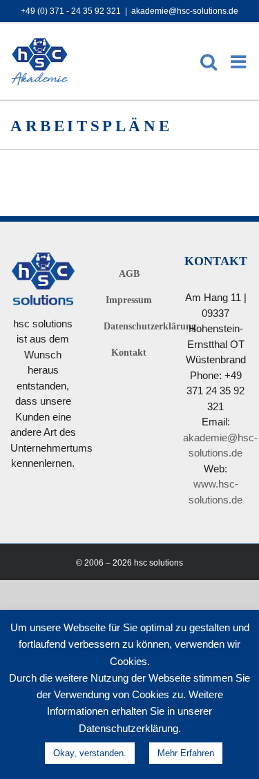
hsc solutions (158, 562)
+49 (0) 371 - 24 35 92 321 (71, 11)
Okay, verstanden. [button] (89, 753)
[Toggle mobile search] (208, 61)
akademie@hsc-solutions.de (184, 11)
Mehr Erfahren (185, 753)
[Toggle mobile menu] (240, 61)
